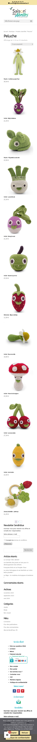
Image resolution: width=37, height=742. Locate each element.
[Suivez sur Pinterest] (22, 691)
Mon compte (14, 666)
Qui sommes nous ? (16, 671)
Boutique (11, 31)
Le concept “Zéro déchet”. (11, 560)
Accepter (13, 733)
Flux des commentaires (11, 627)
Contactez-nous (15, 674)
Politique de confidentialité (18, 682)
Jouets (6, 607)
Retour (12, 651)
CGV (11, 677)
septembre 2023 (9, 595)
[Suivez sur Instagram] (18, 691)
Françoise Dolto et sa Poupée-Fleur (15, 567)
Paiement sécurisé (15, 654)
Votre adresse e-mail (10, 534)
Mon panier (13, 669)
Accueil (6, 31)
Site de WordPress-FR (10, 630)
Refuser (25, 733)
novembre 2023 (9, 593)
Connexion (7, 621)
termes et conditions (20, 540)
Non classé (7, 613)
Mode (5, 610)
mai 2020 (7, 598)
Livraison (12, 649)
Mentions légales (15, 680)
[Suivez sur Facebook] (14, 691)
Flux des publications (10, 624)
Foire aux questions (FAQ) (18, 646)
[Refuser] (34, 730)
